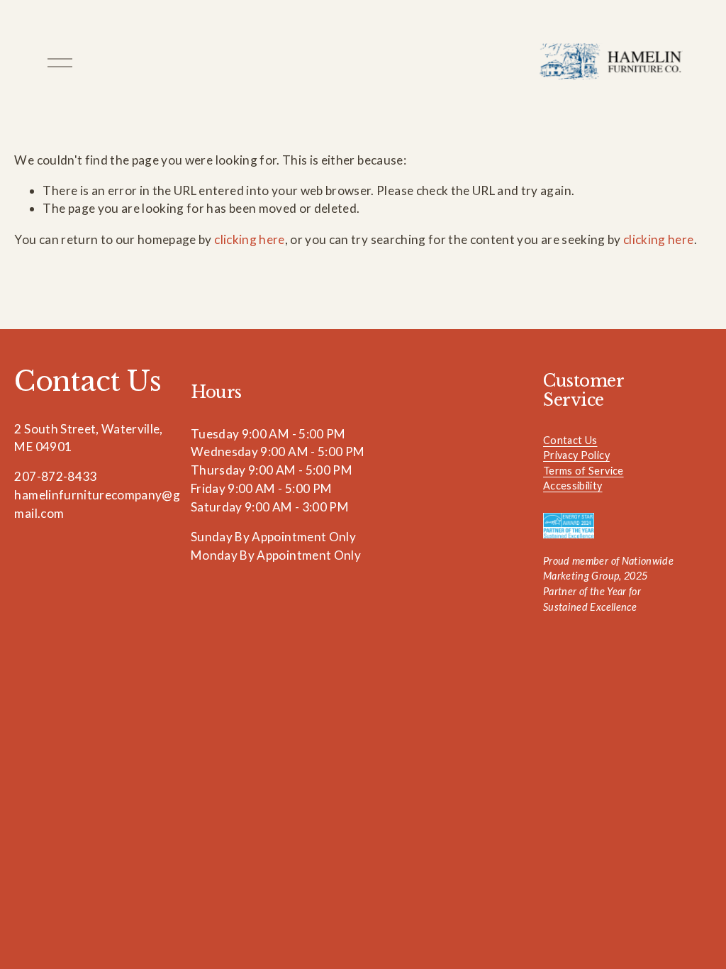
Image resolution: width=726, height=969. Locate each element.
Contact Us (570, 440)
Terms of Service (583, 471)
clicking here (249, 239)
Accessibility (572, 486)
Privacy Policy (576, 455)
